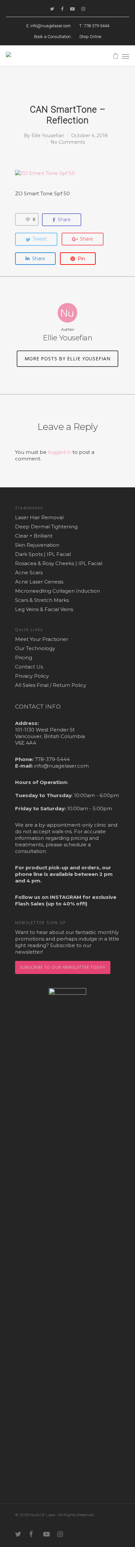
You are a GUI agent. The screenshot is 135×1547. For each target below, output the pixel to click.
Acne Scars (29, 572)
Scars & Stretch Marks (42, 600)
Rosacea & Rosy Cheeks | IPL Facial (58, 563)
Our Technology (35, 648)
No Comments (67, 142)
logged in (59, 452)
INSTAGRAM (65, 897)
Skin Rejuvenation (37, 545)
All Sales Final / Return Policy (50, 685)
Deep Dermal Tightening (46, 526)
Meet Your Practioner (41, 639)
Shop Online (90, 36)
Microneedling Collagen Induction (57, 591)
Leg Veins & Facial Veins (44, 609)
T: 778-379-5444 (94, 25)
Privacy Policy (32, 676)
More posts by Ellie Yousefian (67, 358)
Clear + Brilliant (33, 536)
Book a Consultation (52, 36)
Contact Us (29, 667)
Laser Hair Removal (39, 517)
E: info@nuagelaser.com (48, 25)
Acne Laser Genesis (39, 582)
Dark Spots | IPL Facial (43, 554)
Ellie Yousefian (47, 135)
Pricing (23, 657)
